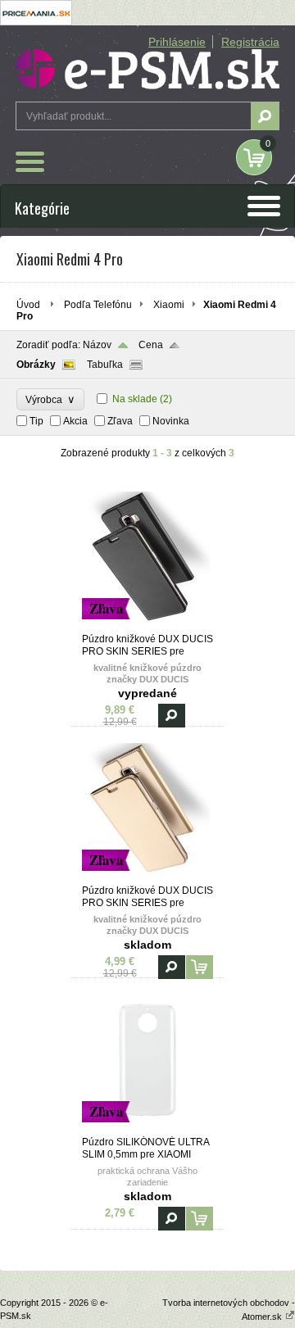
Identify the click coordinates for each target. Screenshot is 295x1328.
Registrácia (250, 41)
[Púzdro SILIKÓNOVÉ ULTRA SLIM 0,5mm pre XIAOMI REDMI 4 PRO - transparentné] (147, 1129)
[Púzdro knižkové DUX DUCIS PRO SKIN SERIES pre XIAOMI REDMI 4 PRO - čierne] (147, 626)
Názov (97, 345)
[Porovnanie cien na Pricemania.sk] (36, 22)
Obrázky (36, 364)
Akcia (75, 421)
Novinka (170, 421)
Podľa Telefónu (98, 304)
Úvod (28, 304)
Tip (36, 421)
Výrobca (50, 399)
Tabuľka (105, 364)
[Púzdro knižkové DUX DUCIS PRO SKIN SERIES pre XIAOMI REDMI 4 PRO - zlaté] (147, 877)
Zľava (120, 421)
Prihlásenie (177, 41)
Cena (150, 345)
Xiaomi (168, 304)
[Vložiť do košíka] (199, 967)
